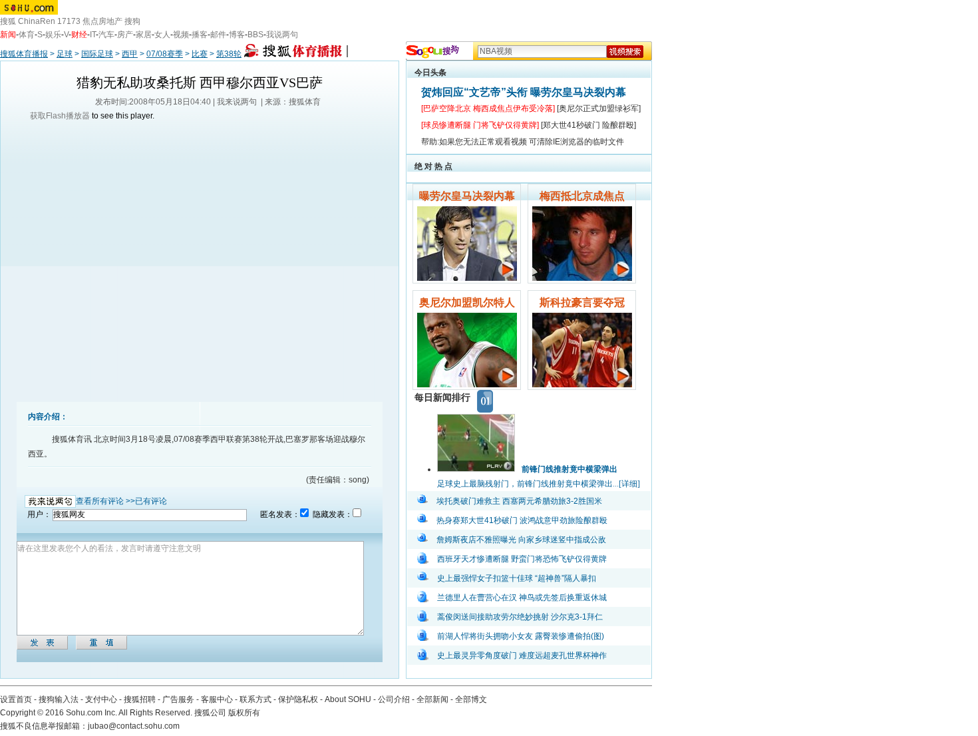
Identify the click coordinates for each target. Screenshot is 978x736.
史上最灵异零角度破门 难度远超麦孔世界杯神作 (522, 655)
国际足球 (97, 54)
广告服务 (178, 699)
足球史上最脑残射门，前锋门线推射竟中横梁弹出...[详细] (538, 483)
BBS (255, 34)
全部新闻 (432, 699)
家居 (144, 34)
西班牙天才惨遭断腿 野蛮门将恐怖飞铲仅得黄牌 (522, 559)
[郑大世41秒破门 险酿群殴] (588, 125)
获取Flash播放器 (60, 115)
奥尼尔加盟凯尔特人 (467, 302)
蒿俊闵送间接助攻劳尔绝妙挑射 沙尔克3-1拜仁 (520, 617)
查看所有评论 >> (105, 501)
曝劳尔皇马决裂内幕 (467, 196)
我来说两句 (237, 101)
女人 (162, 34)
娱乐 (53, 34)
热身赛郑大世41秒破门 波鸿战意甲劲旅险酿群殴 (521, 520)
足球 (65, 54)
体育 (27, 34)
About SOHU (348, 699)
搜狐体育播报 (24, 54)
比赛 (200, 54)
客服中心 (217, 699)
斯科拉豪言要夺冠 (582, 302)
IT (93, 34)
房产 (125, 34)
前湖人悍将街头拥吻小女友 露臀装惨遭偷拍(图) (520, 636)
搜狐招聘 (140, 699)
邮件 (218, 34)
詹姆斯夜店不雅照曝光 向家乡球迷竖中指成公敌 (521, 539)
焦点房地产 (102, 21)
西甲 (130, 54)
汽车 (106, 34)
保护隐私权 (298, 699)
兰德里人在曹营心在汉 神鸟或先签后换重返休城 (522, 597)
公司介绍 (394, 699)
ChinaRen (36, 21)
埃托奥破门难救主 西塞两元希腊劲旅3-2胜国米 (519, 501)
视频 (181, 34)
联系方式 (255, 699)
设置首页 (16, 699)
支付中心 (101, 699)
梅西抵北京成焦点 (582, 196)
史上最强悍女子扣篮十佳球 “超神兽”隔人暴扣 (516, 578)
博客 (237, 34)
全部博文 (471, 699)
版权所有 (244, 712)
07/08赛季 (164, 54)
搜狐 (8, 21)
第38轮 (229, 54)
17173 (69, 21)
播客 (200, 34)
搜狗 (132, 21)
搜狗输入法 (59, 699)
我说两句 (282, 34)
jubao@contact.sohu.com (134, 726)
